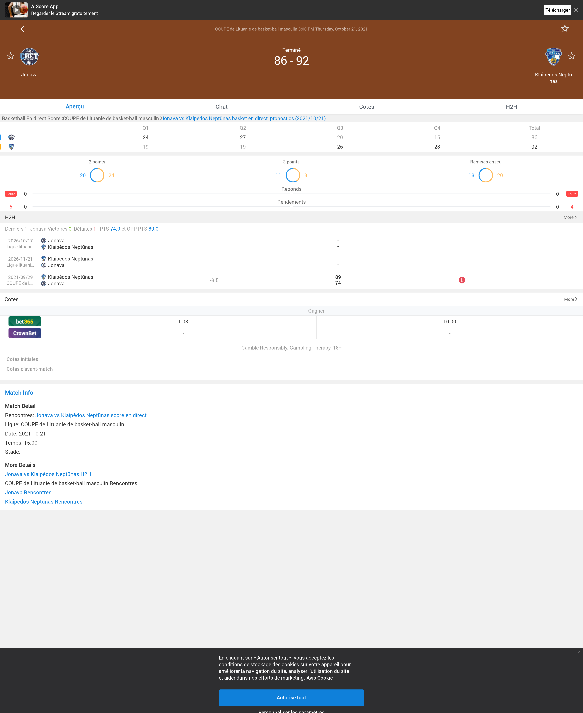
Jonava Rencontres (28, 492)
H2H (10, 217)
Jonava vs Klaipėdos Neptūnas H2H (48, 474)
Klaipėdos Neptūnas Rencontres (43, 501)
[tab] (75, 106)
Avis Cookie (320, 678)
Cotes (12, 299)
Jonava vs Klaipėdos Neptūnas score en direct (91, 415)
